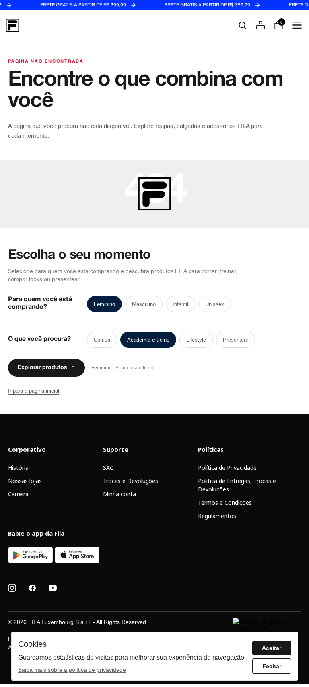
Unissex (214, 304)
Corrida (102, 340)
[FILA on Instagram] (12, 588)
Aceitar (271, 648)
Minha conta (119, 494)
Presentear (235, 340)
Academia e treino (148, 340)
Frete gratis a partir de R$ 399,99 (76, 5)
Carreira (18, 494)
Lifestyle (196, 340)
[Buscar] (242, 25)
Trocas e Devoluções (130, 481)
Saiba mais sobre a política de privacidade (72, 670)
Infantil (180, 304)
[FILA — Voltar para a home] (12, 25)
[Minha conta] (260, 25)
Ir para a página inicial (33, 391)
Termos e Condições (225, 502)
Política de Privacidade (227, 467)
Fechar (271, 666)
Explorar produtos (42, 368)
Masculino (144, 304)
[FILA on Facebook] (32, 588)
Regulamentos (217, 516)
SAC (108, 467)
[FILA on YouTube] (53, 588)
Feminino (104, 304)
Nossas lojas (25, 481)
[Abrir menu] (297, 25)
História (18, 467)
